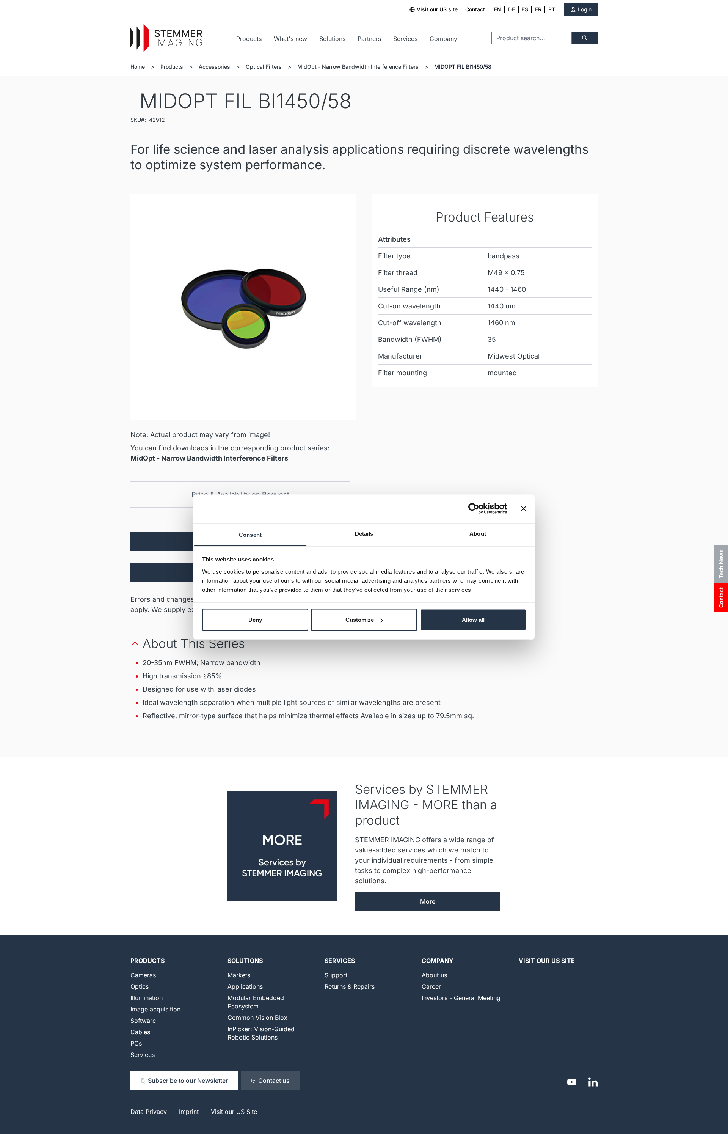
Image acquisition (155, 1009)
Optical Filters (264, 66)
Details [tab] (364, 533)
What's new (290, 38)
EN (497, 9)
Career (431, 986)
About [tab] (477, 533)
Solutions (332, 38)
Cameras (143, 975)
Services (405, 38)
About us (434, 975)
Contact (475, 9)
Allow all (473, 620)
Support (336, 975)
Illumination (146, 998)
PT (551, 9)
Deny (255, 620)
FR (538, 9)
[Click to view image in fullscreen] (243, 307)
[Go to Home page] (166, 38)
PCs (136, 1043)
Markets (239, 975)
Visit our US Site (547, 960)
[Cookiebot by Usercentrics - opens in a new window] (474, 508)
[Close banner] (523, 508)
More (427, 901)
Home (137, 66)
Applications (245, 986)
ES (525, 9)
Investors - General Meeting (461, 998)
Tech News (721, 563)
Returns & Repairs (350, 986)
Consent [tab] (250, 534)
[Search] (585, 38)
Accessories (214, 66)
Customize (359, 620)
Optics (139, 986)
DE (511, 9)
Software (143, 1020)
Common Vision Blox (257, 1017)
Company (443, 38)
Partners (369, 38)
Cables (140, 1032)
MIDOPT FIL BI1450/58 (462, 66)
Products (249, 38)
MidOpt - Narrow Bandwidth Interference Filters (358, 66)
